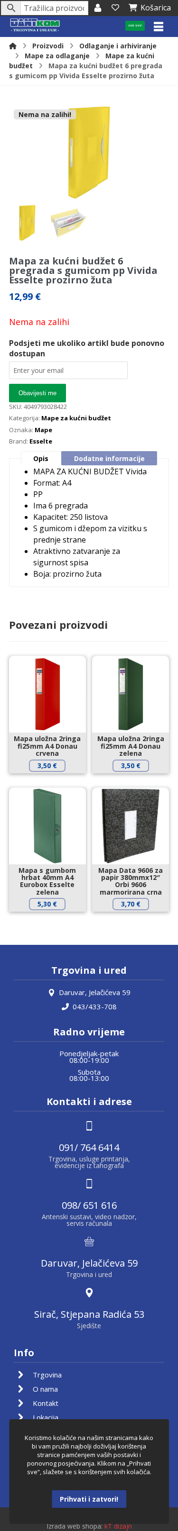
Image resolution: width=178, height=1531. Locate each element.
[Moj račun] (97, 7)
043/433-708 (95, 1006)
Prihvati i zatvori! (89, 1499)
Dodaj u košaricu (54, 782)
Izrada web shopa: (75, 1526)
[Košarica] (115, 7)
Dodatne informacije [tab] (109, 458)
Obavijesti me (37, 393)
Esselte (40, 441)
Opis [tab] (40, 458)
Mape (43, 430)
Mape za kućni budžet (76, 418)
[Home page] (13, 45)
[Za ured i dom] (35, 25)
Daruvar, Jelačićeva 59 (95, 992)
